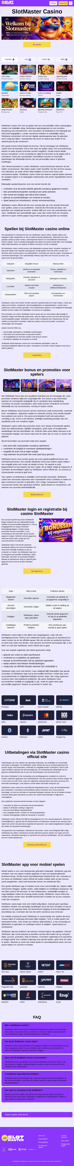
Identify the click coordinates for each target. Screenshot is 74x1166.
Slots (62, 59)
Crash (44, 59)
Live (26, 59)
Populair (8, 59)
